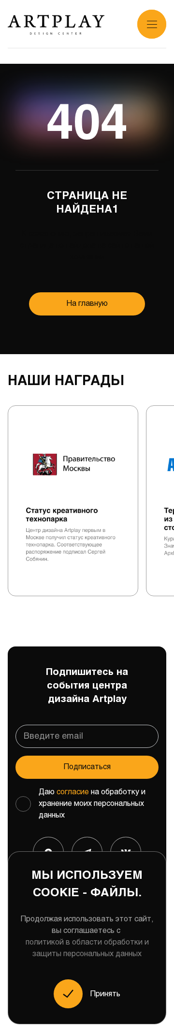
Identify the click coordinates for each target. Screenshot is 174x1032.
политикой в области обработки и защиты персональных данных (87, 948)
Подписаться (87, 767)
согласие (73, 792)
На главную (87, 303)
